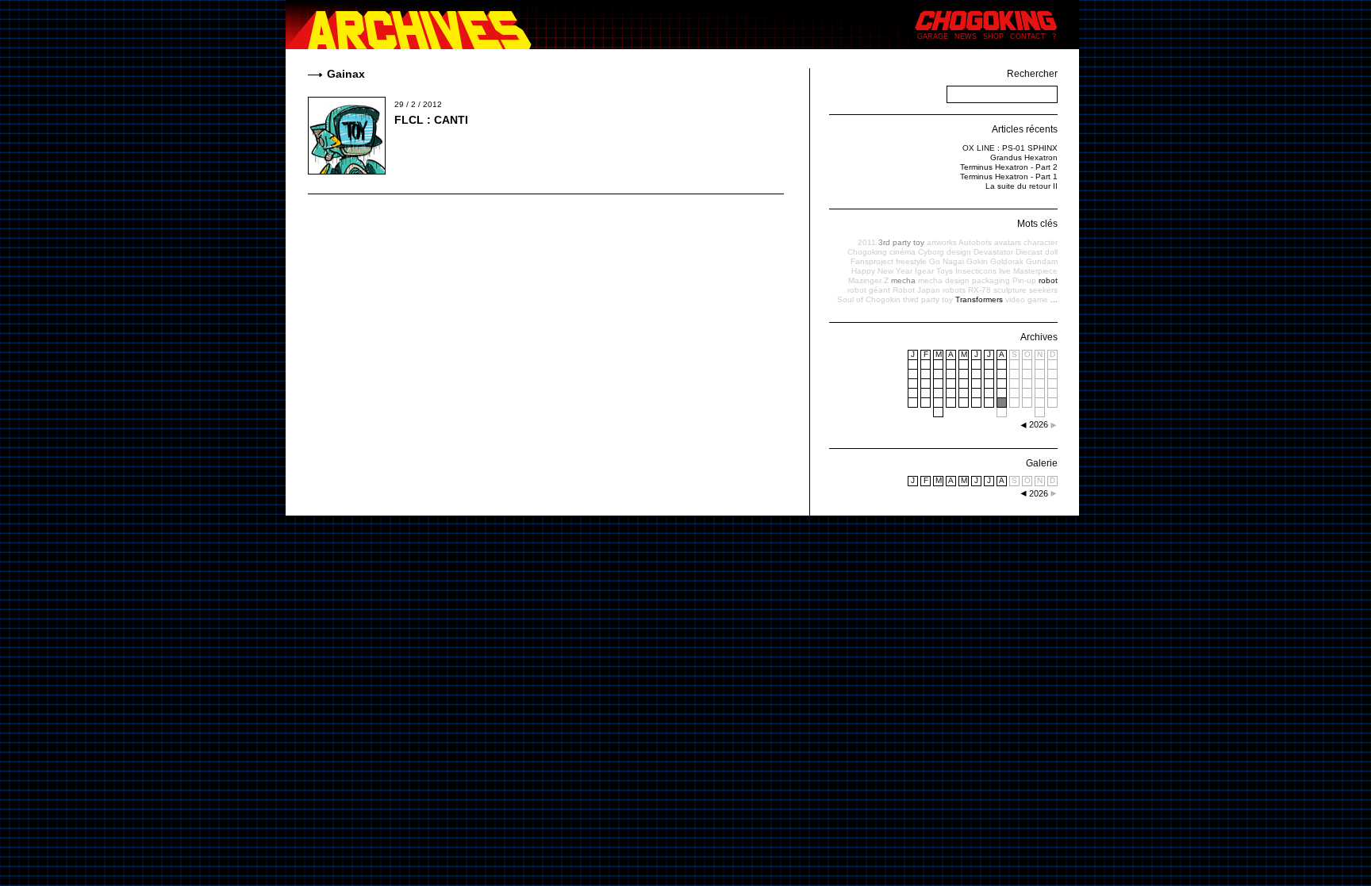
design (959, 251)
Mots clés (1037, 223)
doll (1051, 251)
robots (954, 290)
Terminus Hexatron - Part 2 (1009, 167)
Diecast (1029, 251)
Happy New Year (881, 271)
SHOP (993, 36)
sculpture (1010, 290)
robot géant (868, 290)
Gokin (977, 261)
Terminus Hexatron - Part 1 (1009, 176)
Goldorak (1006, 261)
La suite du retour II (1021, 186)
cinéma (902, 251)
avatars (1007, 242)
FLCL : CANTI (431, 119)
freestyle (911, 261)
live (1005, 271)
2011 (867, 242)
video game (1026, 299)
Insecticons (976, 271)
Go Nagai (946, 261)
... (1054, 299)
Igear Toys (934, 271)
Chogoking (867, 251)
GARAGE (932, 36)
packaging (991, 280)
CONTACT (1028, 36)
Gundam (1042, 261)
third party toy (928, 299)
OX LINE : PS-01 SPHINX (1010, 148)
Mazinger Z (868, 280)
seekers (1043, 290)
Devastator (993, 251)
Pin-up (1024, 280)
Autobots (975, 242)
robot (1048, 280)
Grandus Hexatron (1024, 157)
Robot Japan (916, 290)
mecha (903, 280)
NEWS (965, 36)
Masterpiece (1035, 271)
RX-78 (979, 290)
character (1040, 242)
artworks (942, 242)
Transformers (979, 299)
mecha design (944, 280)
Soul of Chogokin (869, 299)
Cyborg (931, 251)
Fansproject (872, 261)
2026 (1038, 493)
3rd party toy (901, 242)
